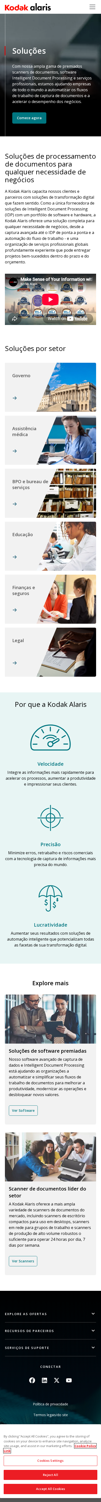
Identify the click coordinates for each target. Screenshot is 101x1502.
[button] (50, 1314)
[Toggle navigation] (92, 7)
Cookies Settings (50, 1460)
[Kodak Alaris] (28, 7)
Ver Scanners (23, 1261)
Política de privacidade (50, 1404)
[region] (50, 1461)
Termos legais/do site (50, 1414)
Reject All (50, 1475)
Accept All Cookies (50, 1489)
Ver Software (23, 1110)
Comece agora (29, 118)
